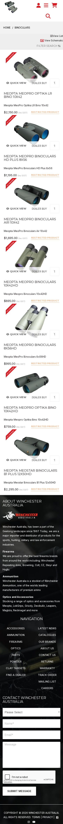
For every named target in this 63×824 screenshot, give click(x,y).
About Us (47, 648)
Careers (47, 688)
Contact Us (47, 655)
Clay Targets (16, 668)
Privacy (48, 817)
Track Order (47, 675)
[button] (48, 16)
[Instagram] (29, 821)
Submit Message (19, 791)
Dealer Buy (39, 83)
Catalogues (47, 635)
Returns (47, 661)
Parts (16, 655)
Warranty (47, 668)
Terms (36, 817)
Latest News (47, 628)
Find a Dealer (16, 675)
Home (6, 27)
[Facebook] (57, 817)
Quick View (17, 82)
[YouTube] (33, 821)
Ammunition (16, 635)
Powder (16, 661)
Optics (16, 648)
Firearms (15, 641)
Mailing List (47, 681)
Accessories (16, 628)
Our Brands (47, 641)
